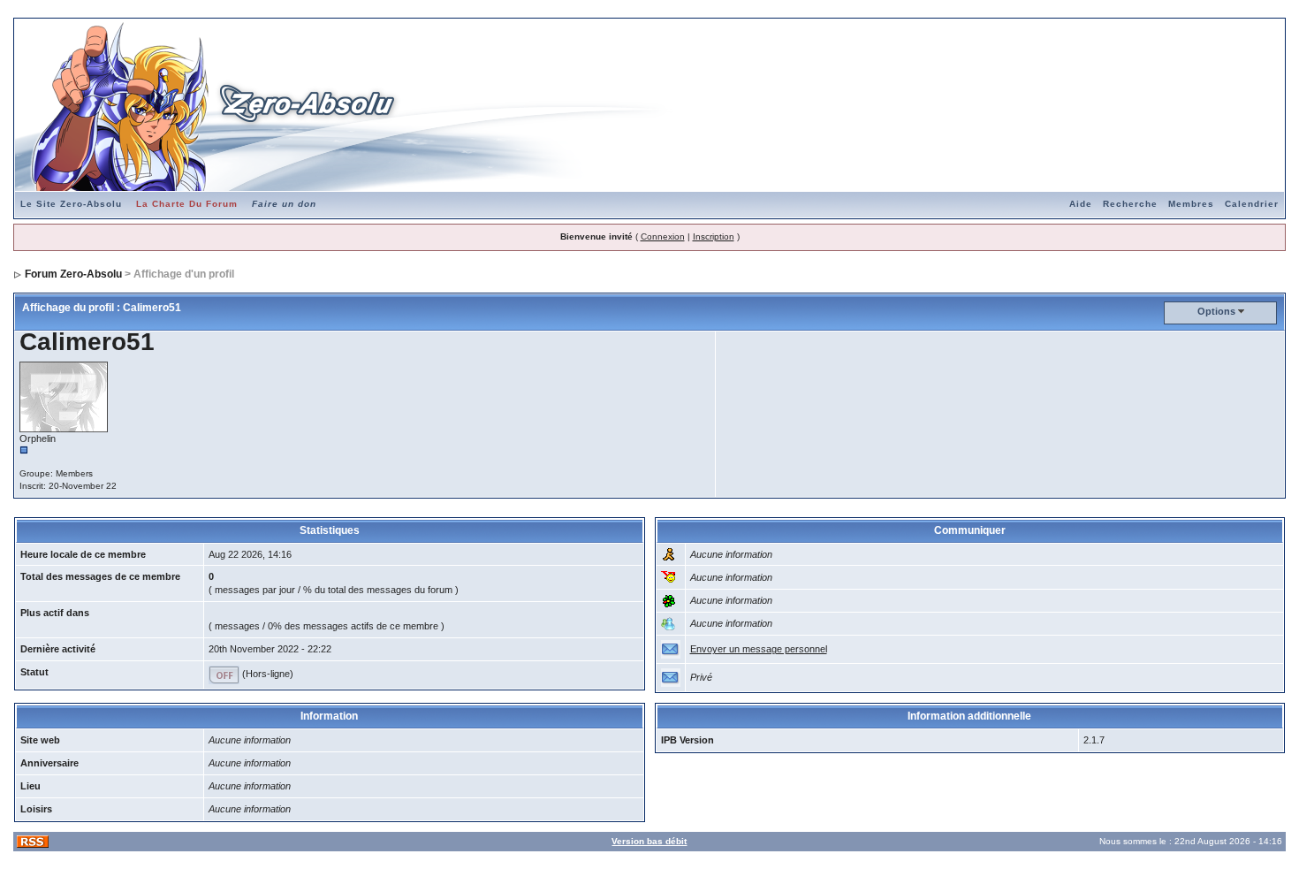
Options (1216, 311)
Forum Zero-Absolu (73, 274)
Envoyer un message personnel (758, 649)
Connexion (663, 236)
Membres (1191, 204)
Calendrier (1252, 204)
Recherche (1130, 204)
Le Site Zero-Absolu (71, 204)
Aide (1080, 204)
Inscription (713, 236)
